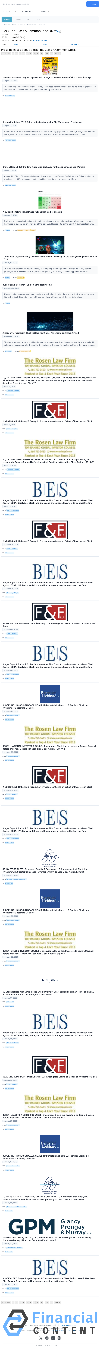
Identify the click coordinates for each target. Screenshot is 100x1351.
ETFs (28, 19)
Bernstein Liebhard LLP (13, 715)
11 (47, 54)
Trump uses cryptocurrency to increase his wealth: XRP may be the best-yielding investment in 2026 (49, 258)
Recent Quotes (8, 11)
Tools (38, 19)
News (14, 25)
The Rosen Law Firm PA (13, 390)
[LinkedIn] (53, 1338)
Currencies (21, 25)
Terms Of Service (73, 1331)
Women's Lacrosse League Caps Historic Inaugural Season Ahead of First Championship (46, 77)
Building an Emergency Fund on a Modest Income (27, 284)
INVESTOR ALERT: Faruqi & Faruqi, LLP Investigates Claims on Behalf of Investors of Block (47, 421)
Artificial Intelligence (24, 351)
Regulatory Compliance (23, 230)
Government (20, 277)
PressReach (8, 351)
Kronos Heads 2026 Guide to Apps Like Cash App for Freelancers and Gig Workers (43, 167)
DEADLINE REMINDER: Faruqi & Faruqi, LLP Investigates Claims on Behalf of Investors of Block (49, 1076)
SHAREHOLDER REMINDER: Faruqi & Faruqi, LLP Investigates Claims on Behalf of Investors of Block (48, 624)
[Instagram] (59, 1338)
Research (75, 44)
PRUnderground (9, 95)
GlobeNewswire (9, 395)
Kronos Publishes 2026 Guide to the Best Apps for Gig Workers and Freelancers (42, 122)
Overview (7, 25)
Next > (57, 54)
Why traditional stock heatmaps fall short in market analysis (32, 211)
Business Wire (9, 883)
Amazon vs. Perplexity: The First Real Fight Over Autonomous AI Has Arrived (40, 333)
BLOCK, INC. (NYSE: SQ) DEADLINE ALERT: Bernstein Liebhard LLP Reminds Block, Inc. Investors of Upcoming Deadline (45, 706)
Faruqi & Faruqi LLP (12, 428)
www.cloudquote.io (68, 1325)
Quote (17, 44)
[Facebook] (47, 1338)
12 (51, 54)
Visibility (7, 230)
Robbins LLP (10, 1002)
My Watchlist (26, 11)
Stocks (18, 19)
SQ (58, 31)
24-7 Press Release (10, 140)
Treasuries (41, 25)
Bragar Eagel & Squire (13, 510)
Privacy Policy (57, 1331)
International (31, 25)
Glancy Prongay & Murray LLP (15, 1247)
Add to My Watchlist (40, 40)
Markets (7, 19)
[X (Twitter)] (40, 1338)
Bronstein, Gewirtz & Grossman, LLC (17, 879)
